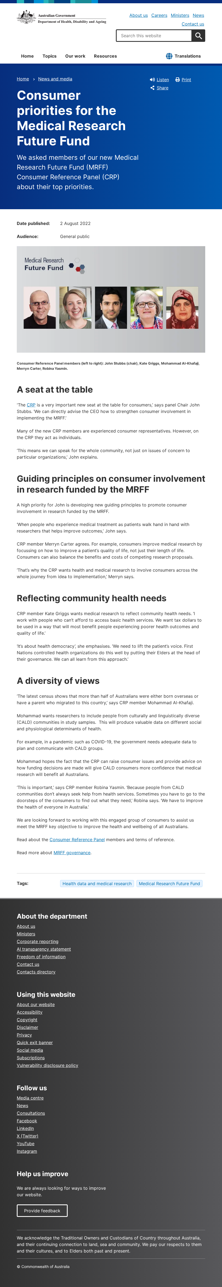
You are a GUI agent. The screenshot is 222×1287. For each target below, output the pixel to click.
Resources (105, 56)
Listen (163, 79)
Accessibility (30, 1012)
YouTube (25, 1143)
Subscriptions (31, 1057)
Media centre (30, 1098)
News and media (55, 79)
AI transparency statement (44, 949)
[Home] (61, 17)
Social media (30, 1050)
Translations (188, 56)
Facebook (27, 1120)
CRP (31, 405)
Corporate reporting (37, 941)
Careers (159, 15)
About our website (36, 1004)
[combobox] (154, 35)
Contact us (193, 24)
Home (27, 56)
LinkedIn (25, 1128)
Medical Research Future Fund (169, 883)
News (198, 15)
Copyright (27, 1019)
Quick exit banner (35, 1042)
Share (162, 87)
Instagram (27, 1151)
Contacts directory (36, 972)
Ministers (180, 15)
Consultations (31, 1113)
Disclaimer (27, 1027)
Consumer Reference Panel (77, 839)
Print (186, 79)
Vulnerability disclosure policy (47, 1065)
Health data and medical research (97, 883)
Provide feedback (42, 1210)
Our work (75, 56)
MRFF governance (72, 852)
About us (138, 15)
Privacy (24, 1035)
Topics (50, 56)
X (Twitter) (27, 1136)
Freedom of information (41, 956)
